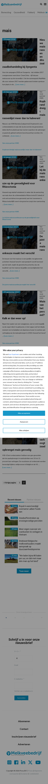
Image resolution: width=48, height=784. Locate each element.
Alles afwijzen (24, 430)
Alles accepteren (24, 413)
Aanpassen (24, 422)
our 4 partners (14, 354)
